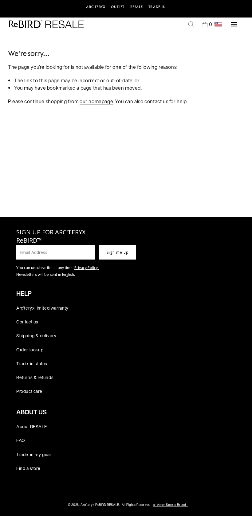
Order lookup (29, 349)
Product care (29, 391)
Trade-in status (31, 363)
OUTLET (117, 7)
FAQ (20, 440)
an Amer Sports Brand (170, 504)
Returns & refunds (34, 377)
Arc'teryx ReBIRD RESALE (100, 504)
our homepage (96, 101)
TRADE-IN (157, 7)
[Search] (191, 24)
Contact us (27, 322)
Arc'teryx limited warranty (42, 308)
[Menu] (234, 24)
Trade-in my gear (34, 454)
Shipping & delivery (36, 335)
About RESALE (31, 426)
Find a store (28, 468)
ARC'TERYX (95, 7)
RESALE (136, 7)
